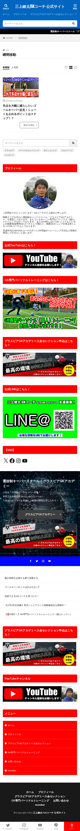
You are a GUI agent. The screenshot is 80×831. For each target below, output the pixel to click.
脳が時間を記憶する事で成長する (21, 578)
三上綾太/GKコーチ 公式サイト (40, 6)
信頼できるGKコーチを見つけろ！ (22, 596)
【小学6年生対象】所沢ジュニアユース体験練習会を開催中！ (35, 605)
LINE (56, 828)
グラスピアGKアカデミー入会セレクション (52, 14)
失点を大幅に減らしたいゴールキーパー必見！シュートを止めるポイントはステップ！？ (19, 112)
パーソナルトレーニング (29, 150)
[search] (73, 23)
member (12, 770)
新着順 (6, 67)
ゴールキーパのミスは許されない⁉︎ (22, 587)
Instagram (24, 828)
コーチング (9, 155)
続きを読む (29, 125)
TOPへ (72, 828)
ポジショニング (50, 150)
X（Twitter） (8, 828)
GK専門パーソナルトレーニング (24, 752)
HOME (9, 38)
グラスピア (9, 150)
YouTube (40, 828)
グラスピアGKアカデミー (40, 514)
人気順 (14, 67)
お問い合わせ (14, 761)
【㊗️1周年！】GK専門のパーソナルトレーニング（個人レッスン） (38, 614)
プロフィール (20, 14)
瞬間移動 (22, 38)
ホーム (6, 14)
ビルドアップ (67, 150)
